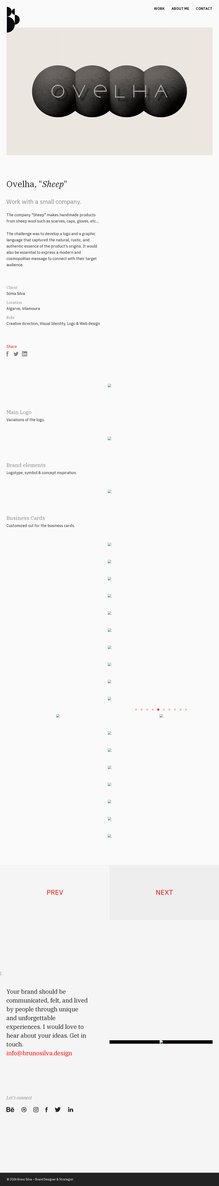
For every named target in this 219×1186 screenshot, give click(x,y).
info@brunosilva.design (39, 1053)
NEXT (164, 892)
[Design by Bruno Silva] (13, 20)
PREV (55, 892)
